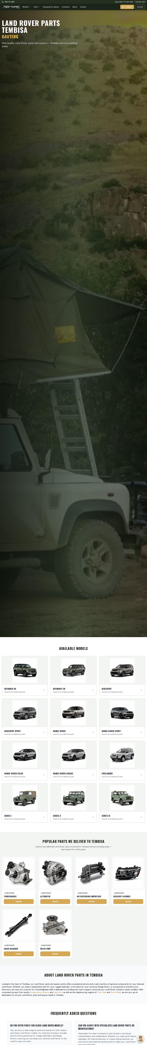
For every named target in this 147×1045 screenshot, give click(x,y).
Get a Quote (127, 7)
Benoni (45, 992)
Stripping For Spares (51, 7)
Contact (83, 7)
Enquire (19, 901)
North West (116, 992)
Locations (66, 7)
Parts (36, 7)
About (74, 7)
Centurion (58, 992)
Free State (101, 992)
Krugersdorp (35, 992)
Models (26, 7)
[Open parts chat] (140, 1038)
